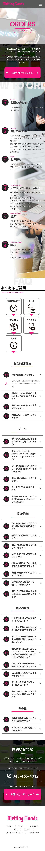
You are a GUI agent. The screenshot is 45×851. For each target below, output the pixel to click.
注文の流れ (34, 826)
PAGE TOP (41, 823)
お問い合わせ (34, 833)
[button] (22, 72)
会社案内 (27, 829)
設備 (20, 826)
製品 (9, 826)
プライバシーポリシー (14, 833)
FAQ (16, 829)
